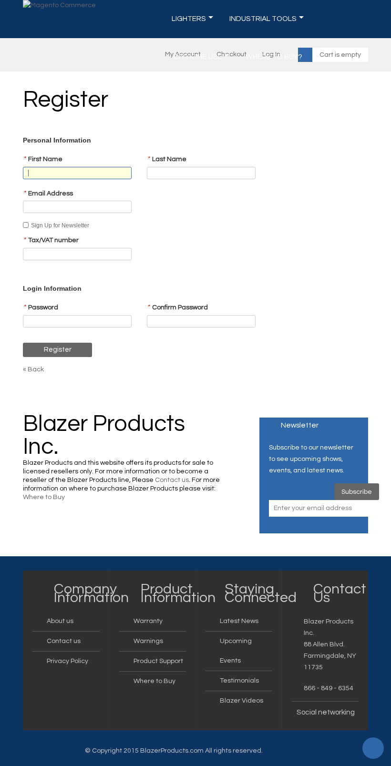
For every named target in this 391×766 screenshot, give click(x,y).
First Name (42, 159)
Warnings (148, 641)
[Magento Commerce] (59, 5)
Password (40, 307)
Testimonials (239, 680)
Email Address (48, 193)
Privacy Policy (67, 661)
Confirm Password (177, 307)
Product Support (158, 661)
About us (60, 621)
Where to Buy (44, 497)
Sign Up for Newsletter (60, 225)
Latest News (239, 621)
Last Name (166, 159)
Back (33, 369)
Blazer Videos (241, 700)
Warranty (148, 621)
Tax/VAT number (51, 240)
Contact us (172, 480)
